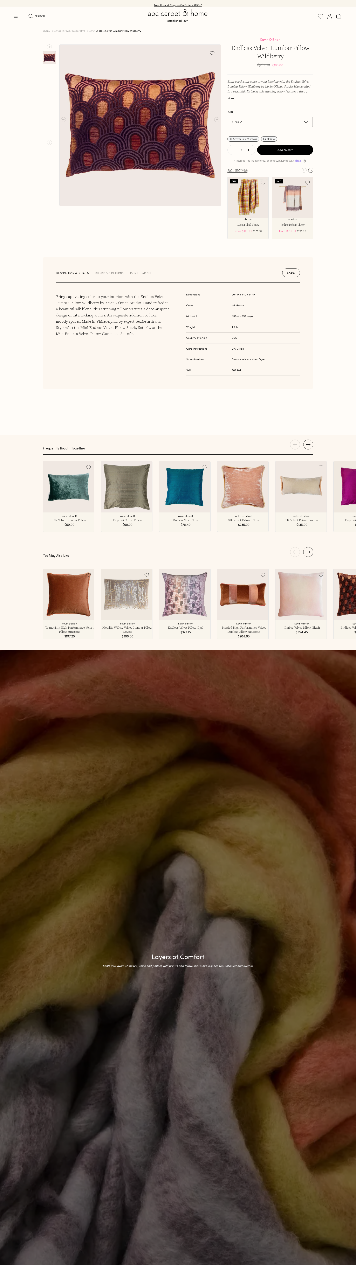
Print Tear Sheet (142, 273)
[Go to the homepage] (178, 20)
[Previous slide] (49, 46)
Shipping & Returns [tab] (109, 273)
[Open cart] (339, 16)
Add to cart (285, 150)
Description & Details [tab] (72, 273)
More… (231, 98)
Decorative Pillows (83, 30)
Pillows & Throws (60, 30)
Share (291, 273)
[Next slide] (49, 142)
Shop (46, 30)
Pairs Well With (237, 170)
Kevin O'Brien (270, 39)
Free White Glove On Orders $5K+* (178, 3)
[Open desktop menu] (15, 16)
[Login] (330, 16)
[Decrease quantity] (234, 150)
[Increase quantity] (248, 150)
